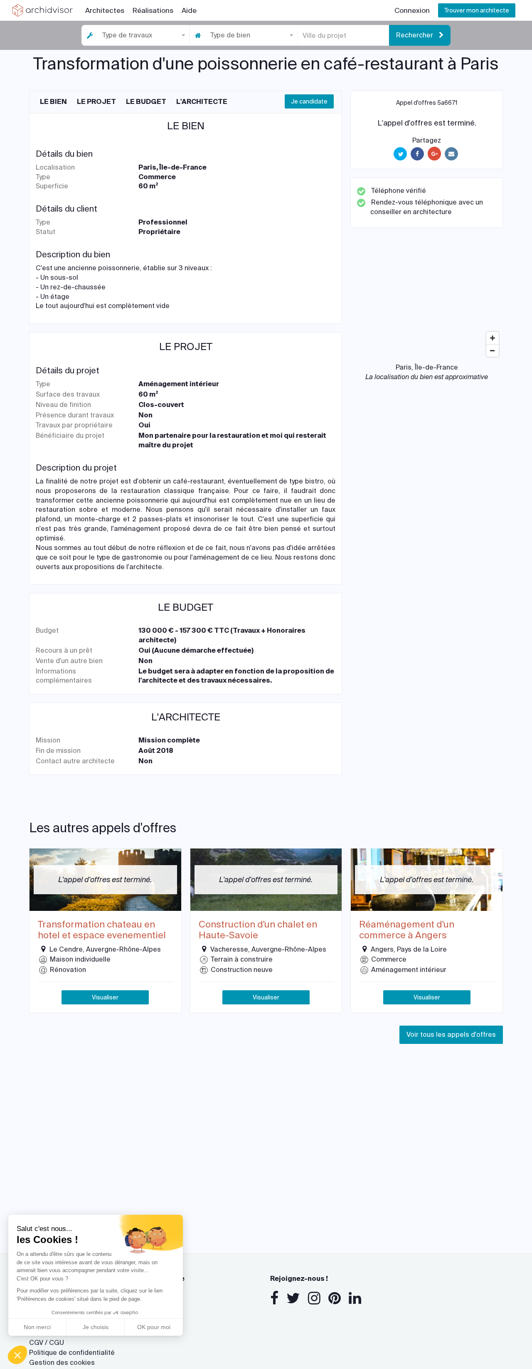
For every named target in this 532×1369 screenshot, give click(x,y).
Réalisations (153, 10)
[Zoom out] (492, 350)
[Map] (426, 298)
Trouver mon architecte (476, 10)
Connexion (412, 10)
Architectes (104, 10)
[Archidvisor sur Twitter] (293, 1298)
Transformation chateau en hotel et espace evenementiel (102, 930)
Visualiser (105, 997)
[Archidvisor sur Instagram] (314, 1298)
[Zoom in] (492, 338)
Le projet (96, 101)
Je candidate (309, 101)
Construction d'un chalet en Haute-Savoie (258, 930)
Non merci (37, 1327)
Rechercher (415, 35)
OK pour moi (153, 1327)
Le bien (53, 101)
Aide (189, 10)
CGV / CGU (46, 1342)
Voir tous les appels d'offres (451, 1034)
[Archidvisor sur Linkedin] (355, 1298)
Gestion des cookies (62, 1362)
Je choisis (95, 1327)
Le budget (146, 101)
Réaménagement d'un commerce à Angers (406, 930)
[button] (17, 1355)
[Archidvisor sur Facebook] (274, 1298)
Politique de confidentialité (72, 1352)
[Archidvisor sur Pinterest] (334, 1298)
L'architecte (201, 101)
